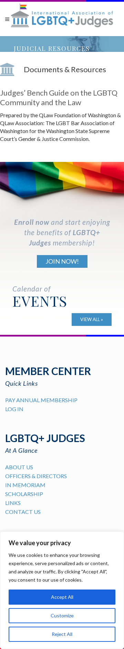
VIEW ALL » (91, 319)
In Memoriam (25, 485)
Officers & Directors (36, 476)
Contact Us (23, 511)
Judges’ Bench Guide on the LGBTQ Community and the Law (58, 97)
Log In (14, 409)
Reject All (62, 634)
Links (13, 502)
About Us (19, 467)
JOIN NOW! (62, 261)
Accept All (62, 597)
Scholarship (24, 494)
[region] (62, 590)
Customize (62, 615)
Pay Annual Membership (41, 400)
